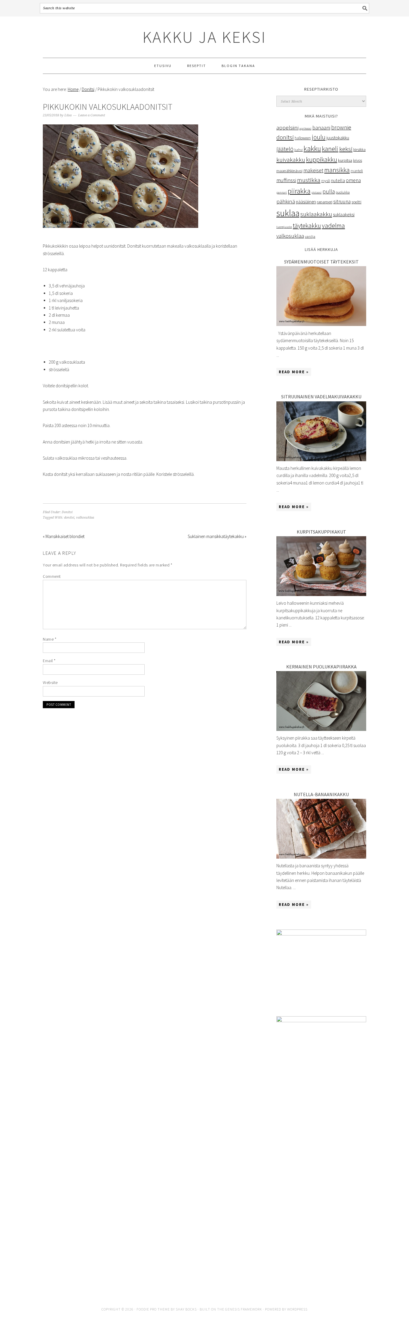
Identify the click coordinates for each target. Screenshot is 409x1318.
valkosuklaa (85, 517)
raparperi (324, 202)
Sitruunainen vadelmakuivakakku (321, 397)
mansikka (337, 170)
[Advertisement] (321, 1192)
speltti (356, 202)
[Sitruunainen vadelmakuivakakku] (321, 459)
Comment (52, 576)
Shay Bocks (186, 1309)
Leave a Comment (91, 115)
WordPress (297, 1309)
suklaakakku (316, 214)
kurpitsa (345, 160)
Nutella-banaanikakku (321, 794)
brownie (341, 127)
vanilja (310, 236)
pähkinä (285, 201)
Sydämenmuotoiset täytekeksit (321, 262)
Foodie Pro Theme (153, 1309)
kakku (312, 148)
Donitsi (67, 512)
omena (353, 180)
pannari (281, 192)
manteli (357, 170)
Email (49, 660)
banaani (321, 127)
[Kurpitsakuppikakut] (321, 594)
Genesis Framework (243, 1309)
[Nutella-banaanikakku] (321, 857)
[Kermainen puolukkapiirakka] (321, 729)
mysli (325, 180)
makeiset (313, 170)
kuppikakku (321, 160)
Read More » (294, 371)
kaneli (330, 148)
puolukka (343, 192)
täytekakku (307, 226)
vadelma (333, 225)
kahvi (298, 149)
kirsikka (359, 149)
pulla (328, 191)
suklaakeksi (344, 214)
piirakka (299, 191)
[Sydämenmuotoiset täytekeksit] (321, 324)
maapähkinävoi (289, 170)
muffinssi (286, 180)
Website (50, 682)
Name (49, 639)
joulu (318, 137)
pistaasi (316, 192)
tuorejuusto (284, 227)
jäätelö (284, 149)
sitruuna (342, 201)
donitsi (69, 517)
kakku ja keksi (204, 37)
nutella (338, 180)
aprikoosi (305, 128)
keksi (345, 149)
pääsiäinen (306, 202)
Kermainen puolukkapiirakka (321, 667)
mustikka (308, 180)
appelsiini (287, 127)
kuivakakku (290, 160)
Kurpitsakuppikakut (321, 532)
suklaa (287, 213)
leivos (357, 160)
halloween (303, 138)
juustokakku (337, 138)
